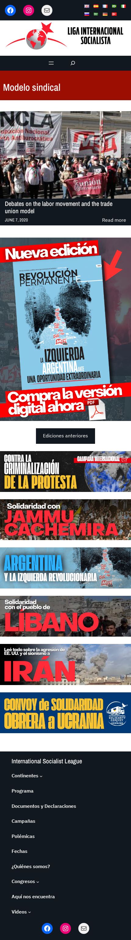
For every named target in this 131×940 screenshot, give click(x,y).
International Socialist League (47, 761)
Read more (114, 220)
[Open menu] (51, 63)
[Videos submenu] (29, 911)
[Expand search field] (73, 63)
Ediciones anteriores (65, 436)
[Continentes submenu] (41, 775)
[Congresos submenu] (37, 881)
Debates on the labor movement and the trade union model (58, 207)
